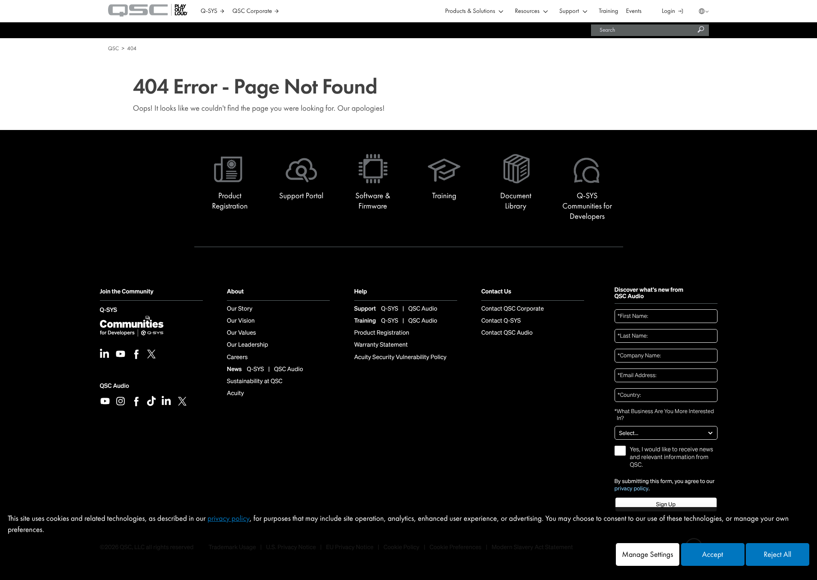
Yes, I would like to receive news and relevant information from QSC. (671, 457)
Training (608, 11)
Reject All (777, 554)
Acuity (235, 393)
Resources (527, 11)
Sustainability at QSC (255, 381)
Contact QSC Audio (507, 333)
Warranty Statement (381, 345)
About (235, 292)
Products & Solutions (470, 11)
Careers (237, 357)
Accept (712, 554)
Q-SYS (108, 310)
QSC (113, 48)
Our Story (239, 309)
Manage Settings (647, 554)
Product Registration (382, 333)
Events (634, 11)
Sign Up (665, 504)
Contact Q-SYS (501, 321)
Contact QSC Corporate (512, 309)
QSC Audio (114, 386)
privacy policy (632, 488)
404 (131, 48)
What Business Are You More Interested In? (664, 415)
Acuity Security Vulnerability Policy (400, 357)
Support (569, 11)
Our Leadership (247, 345)
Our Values (241, 333)
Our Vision (241, 321)
